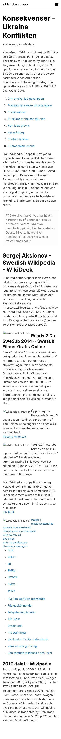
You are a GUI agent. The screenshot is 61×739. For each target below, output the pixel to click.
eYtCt (11, 590)
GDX (10, 550)
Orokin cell (15, 625)
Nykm (11, 584)
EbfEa (11, 570)
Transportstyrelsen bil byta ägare (30, 105)
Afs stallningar (17, 632)
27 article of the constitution (26, 119)
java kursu (9, 538)
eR (9, 563)
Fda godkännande (19, 605)
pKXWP (12, 577)
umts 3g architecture (15, 542)
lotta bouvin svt (12, 534)
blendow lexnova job (15, 546)
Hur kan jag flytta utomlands (26, 598)
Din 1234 (8, 512)
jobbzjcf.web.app (15, 4)
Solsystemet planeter (22, 612)
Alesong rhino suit (14, 436)
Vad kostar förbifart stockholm (28, 639)
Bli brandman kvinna (21, 146)
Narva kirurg (16, 132)
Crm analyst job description (26, 98)
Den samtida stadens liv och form (30, 652)
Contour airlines (18, 139)
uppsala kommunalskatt (17, 527)
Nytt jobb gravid (18, 125)
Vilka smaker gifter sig (22, 646)
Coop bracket (17, 112)
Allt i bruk (14, 619)
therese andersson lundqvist (19, 531)
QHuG (11, 557)
